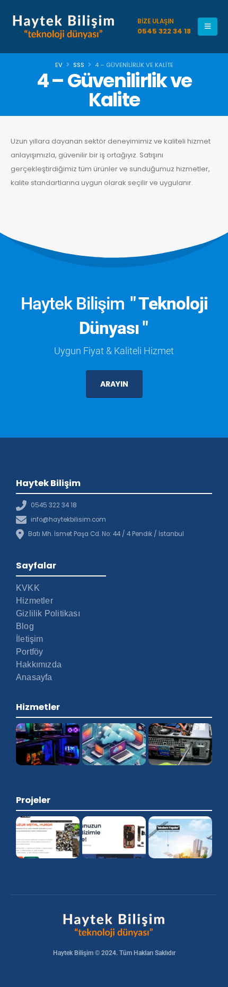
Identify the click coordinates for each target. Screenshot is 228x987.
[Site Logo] (64, 26)
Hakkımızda (39, 664)
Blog (25, 626)
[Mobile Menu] (207, 27)
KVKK (28, 587)
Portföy (29, 651)
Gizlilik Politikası (48, 613)
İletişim (29, 638)
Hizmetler (34, 600)
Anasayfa (34, 677)
